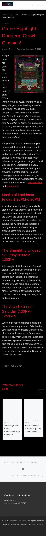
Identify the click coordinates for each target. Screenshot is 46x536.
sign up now (12, 186)
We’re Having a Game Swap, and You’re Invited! (33, 428)
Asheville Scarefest (17, 521)
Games (17, 15)
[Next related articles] (41, 392)
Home (4, 15)
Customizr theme (36, 524)
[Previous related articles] (35, 392)
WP (13, 524)
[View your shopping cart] (37, 5)
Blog (10, 15)
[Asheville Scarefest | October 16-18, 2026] (7, 3)
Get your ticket (35, 182)
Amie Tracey (9, 49)
